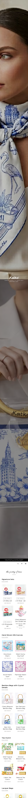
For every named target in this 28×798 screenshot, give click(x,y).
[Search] (18, 564)
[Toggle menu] (25, 563)
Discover (5, 581)
